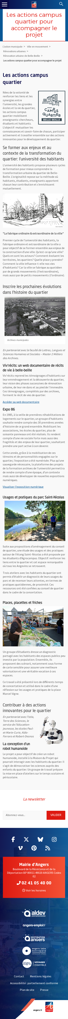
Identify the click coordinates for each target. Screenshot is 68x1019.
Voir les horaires (36, 890)
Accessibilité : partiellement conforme (34, 983)
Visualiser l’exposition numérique (23, 486)
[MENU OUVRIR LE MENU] (4, 4)
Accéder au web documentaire (21, 402)
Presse (44, 990)
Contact (19, 976)
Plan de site (27, 990)
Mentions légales (40, 976)
